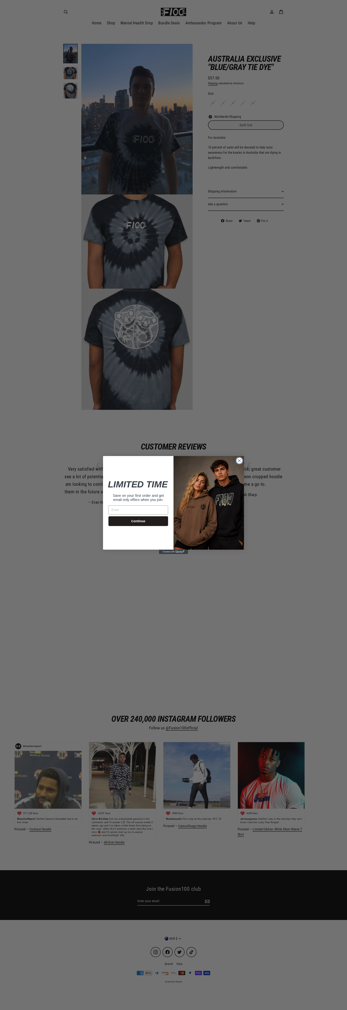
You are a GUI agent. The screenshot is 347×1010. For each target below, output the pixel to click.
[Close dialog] (239, 460)
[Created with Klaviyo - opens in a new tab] (173, 552)
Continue (138, 521)
